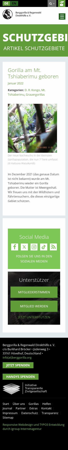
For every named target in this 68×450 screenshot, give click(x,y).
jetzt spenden (61, 3)
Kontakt (46, 408)
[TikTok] (43, 247)
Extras (33, 408)
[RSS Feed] (53, 247)
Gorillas (34, 404)
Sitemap (8, 417)
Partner (21, 408)
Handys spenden (20, 377)
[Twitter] (24, 247)
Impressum (10, 413)
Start (6, 404)
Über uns (19, 404)
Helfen (46, 404)
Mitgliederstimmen (34, 292)
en (14, 3)
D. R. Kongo (32, 90)
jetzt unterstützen (34, 317)
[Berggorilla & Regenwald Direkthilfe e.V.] (22, 14)
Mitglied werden (34, 306)
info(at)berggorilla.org (17, 357)
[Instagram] (34, 247)
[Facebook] (14, 247)
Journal (7, 408)
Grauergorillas (35, 94)
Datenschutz (29, 413)
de (6, 3)
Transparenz (50, 413)
